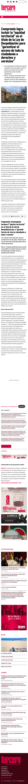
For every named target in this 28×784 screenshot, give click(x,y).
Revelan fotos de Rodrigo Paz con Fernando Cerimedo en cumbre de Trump (13, 568)
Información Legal (7, 773)
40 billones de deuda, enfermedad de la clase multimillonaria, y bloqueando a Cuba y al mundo (13, 677)
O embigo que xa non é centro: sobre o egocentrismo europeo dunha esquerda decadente (12, 741)
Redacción (3, 23)
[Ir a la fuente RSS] (16, 2)
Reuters (3, 468)
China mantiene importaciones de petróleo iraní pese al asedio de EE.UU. (13, 574)
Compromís (4, 451)
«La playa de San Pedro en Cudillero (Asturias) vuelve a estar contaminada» (14, 581)
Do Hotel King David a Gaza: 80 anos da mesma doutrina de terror (11, 719)
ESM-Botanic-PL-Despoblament (9, 406)
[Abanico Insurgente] (14, 535)
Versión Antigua (6, 775)
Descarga (21, 406)
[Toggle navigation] (2, 17)
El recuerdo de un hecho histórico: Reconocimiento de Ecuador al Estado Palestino (11, 727)
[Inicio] (8, 7)
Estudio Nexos (20, 780)
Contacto (4, 766)
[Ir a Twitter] (10, 2)
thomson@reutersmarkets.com (11, 483)
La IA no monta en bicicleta (8, 587)
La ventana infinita (6, 653)
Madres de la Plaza (6, 666)
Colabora (4, 768)
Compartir (6, 446)
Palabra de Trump (6, 663)
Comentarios (5, 772)
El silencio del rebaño (7, 656)
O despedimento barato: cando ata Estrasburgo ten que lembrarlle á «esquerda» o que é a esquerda (13, 699)
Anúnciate (4, 770)
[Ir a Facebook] (8, 2)
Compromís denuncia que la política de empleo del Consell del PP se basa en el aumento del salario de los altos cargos (13, 427)
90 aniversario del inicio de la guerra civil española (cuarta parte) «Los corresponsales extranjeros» (13, 685)
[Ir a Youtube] (13, 2)
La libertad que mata (7, 660)
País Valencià (11, 23)
